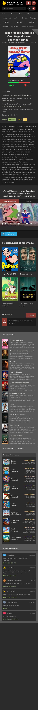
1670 (6, 608)
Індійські (7, 22)
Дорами (24, 18)
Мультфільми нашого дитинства (13, 106)
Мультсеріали (6, 18)
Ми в (11, 233)
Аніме (16, 18)
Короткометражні (24, 104)
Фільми (13, 14)
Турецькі (33, 18)
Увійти (28, 3)
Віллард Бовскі (26, 95)
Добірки (19, 22)
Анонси (32, 22)
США (4, 91)
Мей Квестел (24, 98)
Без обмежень (10, 576)
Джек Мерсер (14, 98)
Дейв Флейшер (15, 95)
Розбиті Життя (10, 597)
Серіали (21, 14)
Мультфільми (31, 14)
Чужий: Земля (10, 563)
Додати (31, 315)
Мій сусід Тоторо (12, 619)
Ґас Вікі (12, 101)
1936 (8, 91)
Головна (4, 14)
